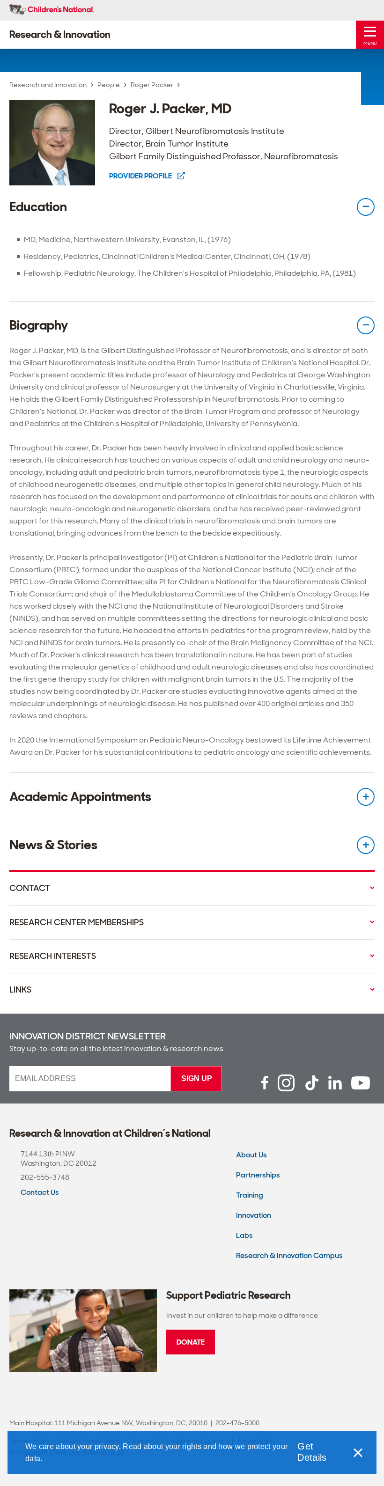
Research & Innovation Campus (289, 1255)
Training (249, 1195)
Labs (244, 1235)
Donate (191, 1342)
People (108, 85)
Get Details (311, 1452)
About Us (251, 1155)
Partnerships (258, 1175)
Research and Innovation (48, 85)
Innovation (253, 1215)
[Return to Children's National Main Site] (51, 10)
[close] (357, 1452)
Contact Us (40, 1192)
